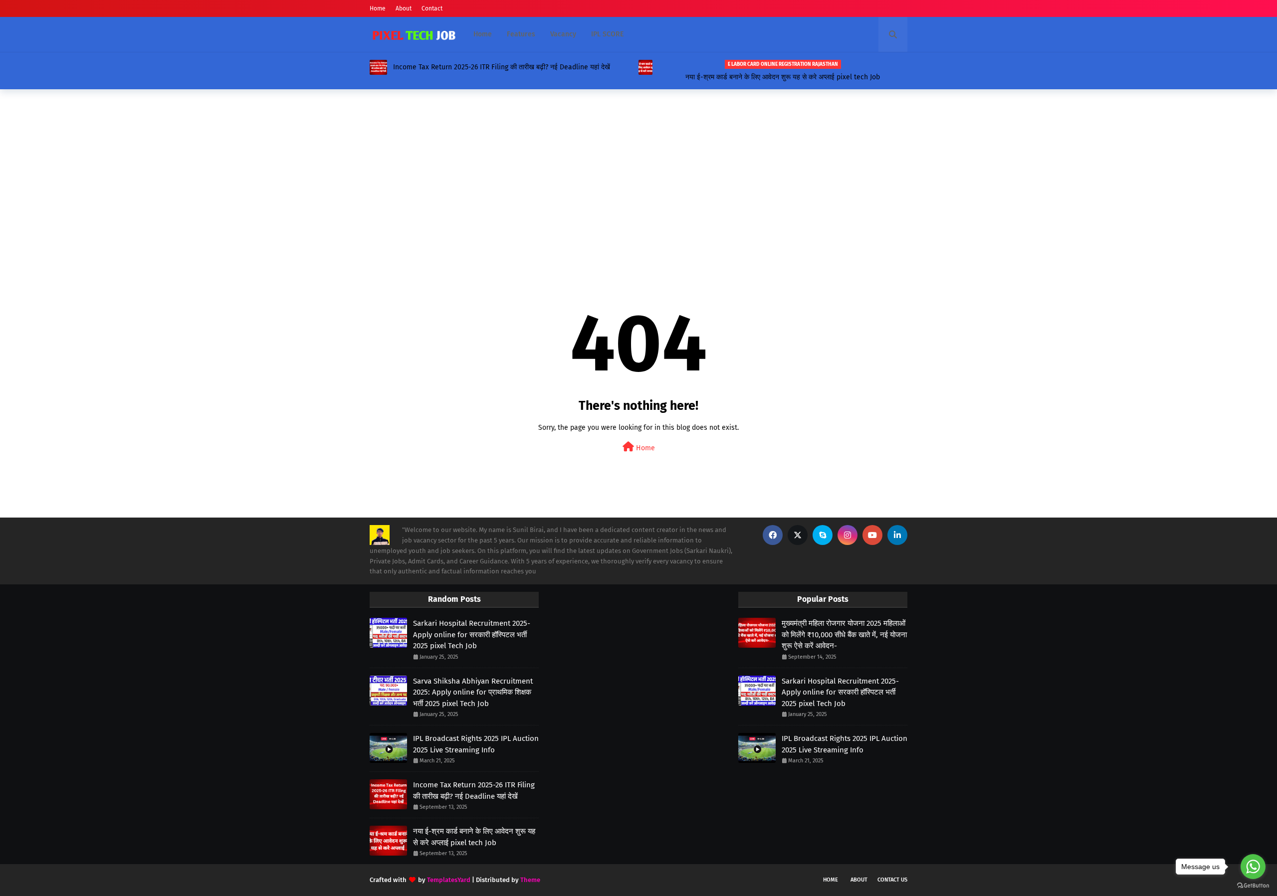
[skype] (823, 535)
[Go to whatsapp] (1253, 866)
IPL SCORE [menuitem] (607, 34)
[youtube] (872, 535)
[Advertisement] (638, 174)
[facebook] (773, 535)
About (404, 8)
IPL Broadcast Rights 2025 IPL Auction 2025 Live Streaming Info (476, 744)
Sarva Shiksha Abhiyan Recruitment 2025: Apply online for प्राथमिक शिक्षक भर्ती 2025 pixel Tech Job (473, 692)
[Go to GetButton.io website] (1253, 886)
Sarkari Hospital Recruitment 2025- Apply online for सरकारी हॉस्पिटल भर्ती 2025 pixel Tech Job (471, 634)
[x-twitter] (798, 535)
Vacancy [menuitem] (563, 34)
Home (378, 8)
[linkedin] (897, 535)
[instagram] (847, 535)
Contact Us (892, 880)
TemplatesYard (448, 880)
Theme (530, 880)
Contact (432, 8)
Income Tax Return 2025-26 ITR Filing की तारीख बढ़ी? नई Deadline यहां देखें (501, 67)
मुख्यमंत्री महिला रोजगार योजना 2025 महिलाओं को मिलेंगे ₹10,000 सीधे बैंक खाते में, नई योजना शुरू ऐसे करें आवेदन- (844, 634)
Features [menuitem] (521, 34)
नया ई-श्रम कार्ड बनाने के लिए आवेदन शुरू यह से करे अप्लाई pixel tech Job (782, 77)
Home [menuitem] (482, 34)
